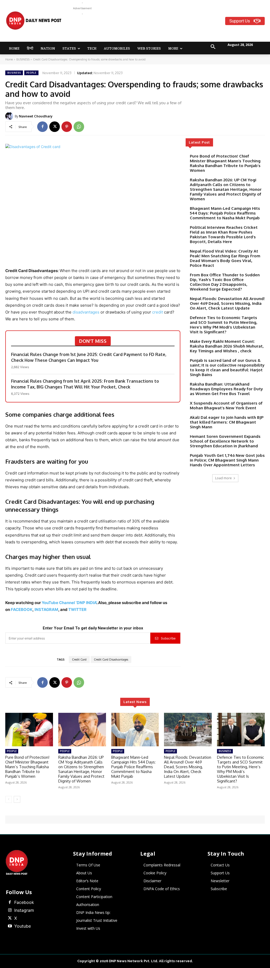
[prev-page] (8, 799)
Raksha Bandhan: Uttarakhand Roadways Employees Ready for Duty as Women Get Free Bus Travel (226, 389)
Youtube (22, 926)
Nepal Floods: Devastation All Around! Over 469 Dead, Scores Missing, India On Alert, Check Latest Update (227, 303)
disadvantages (86, 312)
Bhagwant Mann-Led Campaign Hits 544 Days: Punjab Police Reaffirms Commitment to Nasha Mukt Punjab (225, 213)
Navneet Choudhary (35, 116)
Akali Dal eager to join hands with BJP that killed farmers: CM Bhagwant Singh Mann (226, 422)
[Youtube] (10, 926)
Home (9, 59)
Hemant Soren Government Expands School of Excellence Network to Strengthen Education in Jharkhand (225, 441)
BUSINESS (23, 59)
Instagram (24, 910)
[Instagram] (10, 910)
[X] (54, 126)
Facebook (24, 902)
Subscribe (168, 638)
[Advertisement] (169, 28)
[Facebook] (42, 126)
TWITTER (77, 609)
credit (157, 312)
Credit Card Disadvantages (111, 659)
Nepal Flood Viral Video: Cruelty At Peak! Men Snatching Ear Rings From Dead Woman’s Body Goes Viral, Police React (225, 258)
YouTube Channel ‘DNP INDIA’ (69, 602)
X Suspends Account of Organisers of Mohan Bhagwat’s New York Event (226, 405)
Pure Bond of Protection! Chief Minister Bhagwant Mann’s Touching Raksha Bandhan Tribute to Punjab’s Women (225, 163)
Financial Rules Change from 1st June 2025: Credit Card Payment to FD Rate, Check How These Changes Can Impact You (88, 357)
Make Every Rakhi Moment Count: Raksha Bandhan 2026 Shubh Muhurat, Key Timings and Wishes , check (227, 346)
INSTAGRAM (46, 609)
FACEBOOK (21, 609)
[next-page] (17, 799)
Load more (223, 478)
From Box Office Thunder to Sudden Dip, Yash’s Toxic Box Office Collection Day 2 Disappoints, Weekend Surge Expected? (225, 282)
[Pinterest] (66, 126)
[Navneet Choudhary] (10, 116)
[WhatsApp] (79, 126)
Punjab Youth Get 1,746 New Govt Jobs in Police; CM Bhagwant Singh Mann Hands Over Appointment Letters (227, 460)
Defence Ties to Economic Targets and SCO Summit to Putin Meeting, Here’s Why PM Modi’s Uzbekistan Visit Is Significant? (223, 324)
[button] (213, 47)
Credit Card (79, 659)
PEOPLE (31, 72)
